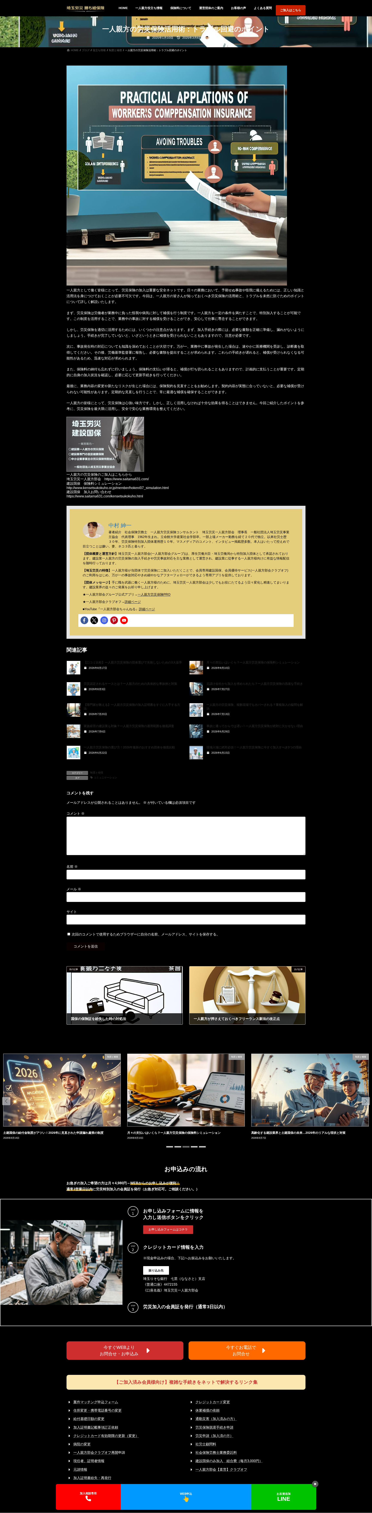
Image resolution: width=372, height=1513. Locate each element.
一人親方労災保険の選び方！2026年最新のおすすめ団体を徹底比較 (129, 747)
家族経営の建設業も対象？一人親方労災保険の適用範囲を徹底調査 (129, 726)
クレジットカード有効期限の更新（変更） (106, 1436)
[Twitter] (94, 620)
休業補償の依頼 (207, 1410)
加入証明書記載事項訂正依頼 (95, 1427)
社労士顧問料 (205, 1444)
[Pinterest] (114, 620)
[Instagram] (104, 620)
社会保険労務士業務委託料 (216, 1452)
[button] (6, 1101)
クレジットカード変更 (212, 1402)
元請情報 (80, 1469)
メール (74, 889)
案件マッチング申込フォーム (95, 1402)
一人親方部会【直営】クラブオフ (221, 1469)
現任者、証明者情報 (88, 1461)
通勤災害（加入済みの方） (216, 1419)
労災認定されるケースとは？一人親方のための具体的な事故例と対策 (130, 683)
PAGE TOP (359, 1464)
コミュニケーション (105, 777)
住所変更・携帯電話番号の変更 (97, 1410)
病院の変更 (82, 1444)
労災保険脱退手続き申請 (214, 1427)
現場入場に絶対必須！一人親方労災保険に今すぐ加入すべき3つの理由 (254, 747)
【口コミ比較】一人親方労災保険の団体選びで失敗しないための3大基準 (133, 662)
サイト (72, 912)
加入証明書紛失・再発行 (92, 1478)
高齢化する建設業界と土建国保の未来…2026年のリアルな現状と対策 (174, 1132)
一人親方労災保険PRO (154, 594)
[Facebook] (84, 620)
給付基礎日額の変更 (88, 1419)
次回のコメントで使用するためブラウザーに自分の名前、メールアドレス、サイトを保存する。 (146, 934)
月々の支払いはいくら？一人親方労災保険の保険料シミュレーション (253, 662)
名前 (72, 867)
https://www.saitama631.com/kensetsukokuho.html (105, 496)
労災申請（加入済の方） (214, 1436)
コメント (76, 814)
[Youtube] (124, 620)
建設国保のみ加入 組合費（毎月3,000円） (229, 1461)
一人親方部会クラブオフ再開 (95, 1452)
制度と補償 (96, 772)
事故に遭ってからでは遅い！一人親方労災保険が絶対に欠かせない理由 (254, 726)
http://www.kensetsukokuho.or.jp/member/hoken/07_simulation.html (118, 488)
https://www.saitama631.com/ (126, 479)
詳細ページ (133, 602)
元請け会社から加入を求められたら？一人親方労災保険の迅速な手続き (254, 683)
